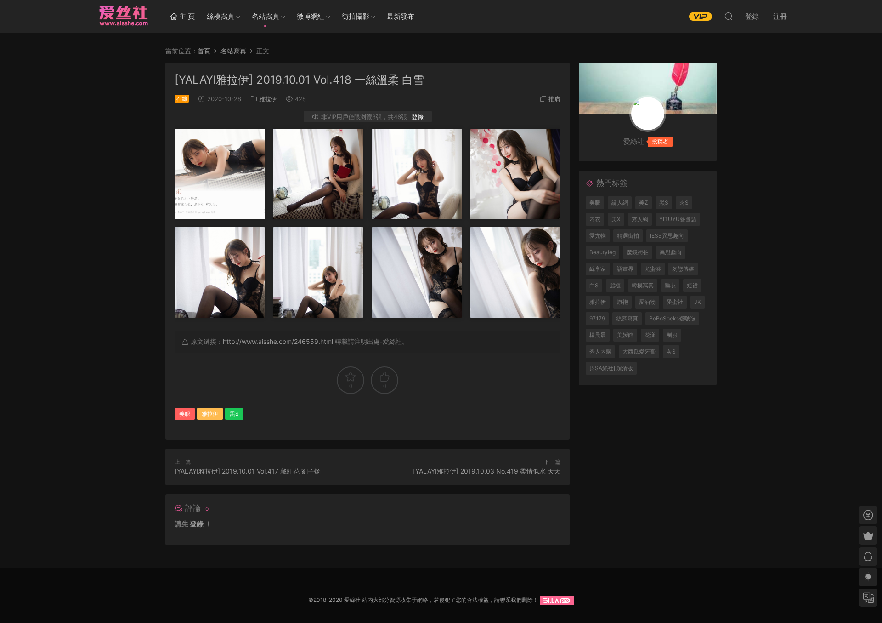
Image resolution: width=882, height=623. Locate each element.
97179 (597, 318)
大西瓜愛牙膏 (639, 351)
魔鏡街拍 (638, 252)
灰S (671, 351)
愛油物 (647, 301)
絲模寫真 (220, 16)
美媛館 (625, 335)
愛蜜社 (675, 301)
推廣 (554, 99)
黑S (234, 413)
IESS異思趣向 (667, 235)
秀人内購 (600, 351)
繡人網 (619, 202)
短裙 (692, 285)
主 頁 (186, 16)
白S (594, 285)
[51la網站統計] (557, 599)
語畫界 (625, 268)
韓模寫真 (643, 285)
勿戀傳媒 (683, 268)
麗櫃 (615, 285)
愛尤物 (597, 235)
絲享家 (597, 268)
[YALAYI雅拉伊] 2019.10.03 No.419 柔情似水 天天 (486, 471)
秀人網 (640, 219)
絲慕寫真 (627, 318)
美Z (643, 202)
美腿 (184, 413)
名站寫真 (265, 16)
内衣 (594, 219)
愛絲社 (123, 16)
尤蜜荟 (653, 268)
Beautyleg (602, 252)
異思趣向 (671, 252)
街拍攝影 (355, 16)
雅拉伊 (268, 99)
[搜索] (728, 16)
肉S (684, 202)
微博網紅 (310, 16)
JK (697, 301)
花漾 (650, 335)
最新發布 (400, 16)
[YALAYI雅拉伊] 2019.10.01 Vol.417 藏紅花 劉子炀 (248, 471)
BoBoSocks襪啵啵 (672, 318)
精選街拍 (628, 235)
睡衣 (670, 285)
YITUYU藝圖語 (677, 219)
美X (616, 219)
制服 (672, 335)
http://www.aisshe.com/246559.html (278, 341)
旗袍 (622, 301)
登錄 (418, 117)
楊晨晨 (597, 335)
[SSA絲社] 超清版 (611, 368)
